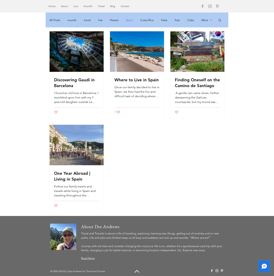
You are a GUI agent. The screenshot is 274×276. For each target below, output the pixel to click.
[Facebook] (202, 6)
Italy (177, 20)
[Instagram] (210, 6)
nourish (71, 20)
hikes (164, 20)
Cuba (190, 20)
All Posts (54, 20)
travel (87, 20)
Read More (88, 258)
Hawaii (114, 20)
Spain (129, 20)
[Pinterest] (217, 6)
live (100, 20)
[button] (220, 20)
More (204, 20)
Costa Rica (147, 20)
